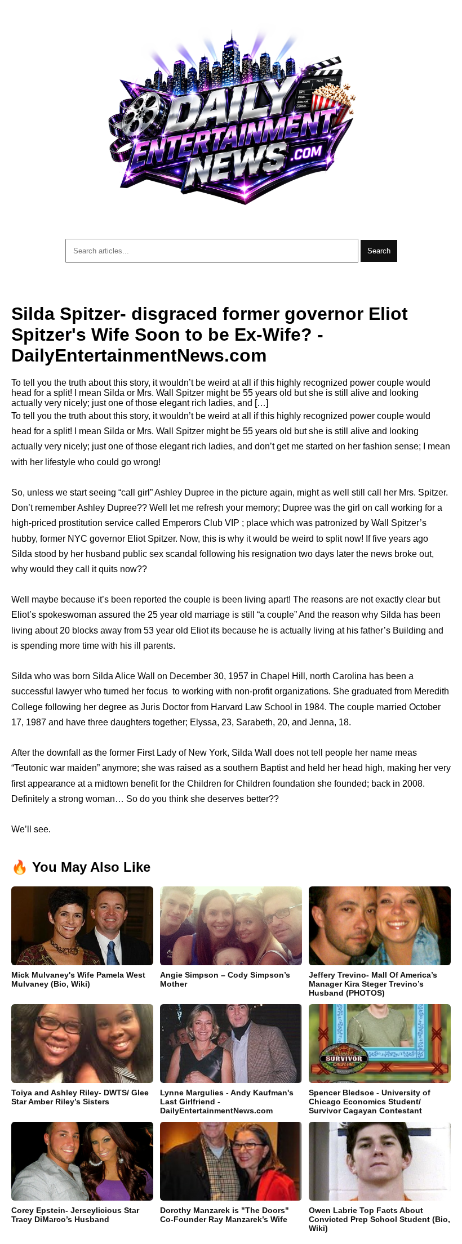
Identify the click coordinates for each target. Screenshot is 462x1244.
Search (378, 251)
